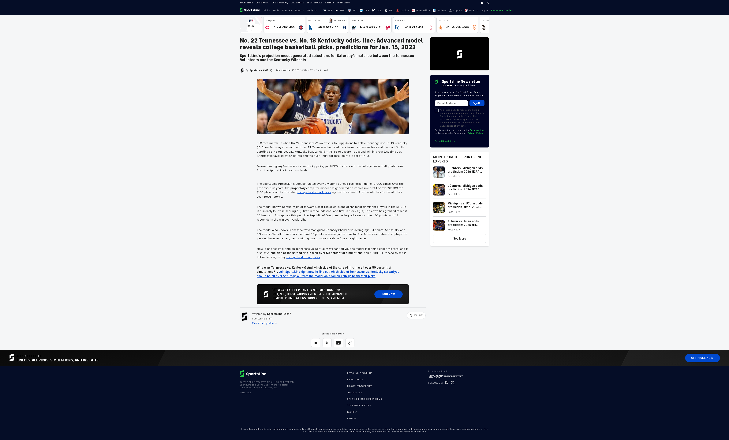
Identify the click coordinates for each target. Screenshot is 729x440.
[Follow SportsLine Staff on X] (270, 70)
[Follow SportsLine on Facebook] (446, 382)
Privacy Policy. (475, 133)
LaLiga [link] (405, 10)
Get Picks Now (702, 358)
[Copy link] (349, 342)
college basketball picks (314, 192)
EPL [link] (391, 10)
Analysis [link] (312, 10)
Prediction (343, 2)
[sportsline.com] (250, 10)
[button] (251, 25)
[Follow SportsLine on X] (452, 382)
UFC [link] (342, 10)
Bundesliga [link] (423, 10)
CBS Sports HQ (280, 2)
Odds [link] (276, 10)
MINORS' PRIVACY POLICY (359, 386)
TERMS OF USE (354, 392)
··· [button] (479, 10)
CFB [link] (366, 10)
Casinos (329, 2)
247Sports (297, 2)
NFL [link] (355, 10)
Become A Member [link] (502, 10)
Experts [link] (299, 10)
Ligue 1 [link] (457, 10)
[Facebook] (482, 3)
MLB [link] (330, 10)
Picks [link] (267, 10)
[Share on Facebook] (315, 342)
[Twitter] (487, 3)
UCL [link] (379, 10)
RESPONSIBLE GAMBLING (359, 373)
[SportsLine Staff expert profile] (244, 316)
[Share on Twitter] (327, 342)
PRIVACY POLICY (355, 379)
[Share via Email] (338, 342)
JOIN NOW (388, 294)
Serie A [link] (441, 10)
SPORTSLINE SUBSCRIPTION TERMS (364, 399)
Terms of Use (477, 130)
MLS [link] (471, 10)
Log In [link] (484, 10)
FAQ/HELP (352, 410)
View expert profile (263, 323)
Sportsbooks (314, 2)
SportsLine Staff (279, 314)
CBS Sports (262, 2)
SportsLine (246, 2)
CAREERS (351, 416)
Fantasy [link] (287, 10)
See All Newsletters (445, 141)
